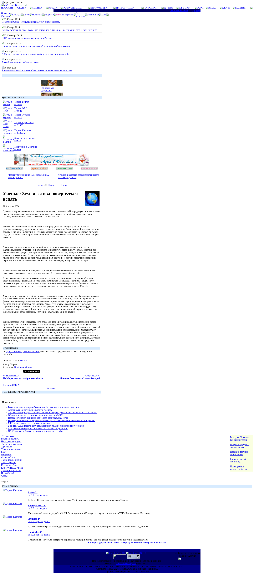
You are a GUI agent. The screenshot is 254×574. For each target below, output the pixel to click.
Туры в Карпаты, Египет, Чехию (22, 351)
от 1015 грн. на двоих (39, 521)
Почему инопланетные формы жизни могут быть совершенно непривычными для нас (51, 420)
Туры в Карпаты (22, 130)
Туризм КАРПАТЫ (11, 470)
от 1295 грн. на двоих (39, 534)
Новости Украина (5, 14)
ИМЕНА (53, 7)
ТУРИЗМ (168, 7)
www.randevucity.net (126, 563)
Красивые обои (9, 465)
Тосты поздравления (11, 444)
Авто (103, 14)
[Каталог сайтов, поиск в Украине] (120, 558)
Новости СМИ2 (11, 385)
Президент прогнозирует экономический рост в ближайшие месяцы (36, 46)
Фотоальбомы (8, 457)
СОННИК (37, 7)
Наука (64, 185)
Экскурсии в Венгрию (25, 147)
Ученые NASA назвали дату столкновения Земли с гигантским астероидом (46, 426)
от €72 (17, 140)
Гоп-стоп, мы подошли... (47, 87)
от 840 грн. (19, 133)
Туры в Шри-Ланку (24, 122)
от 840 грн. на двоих (38, 508)
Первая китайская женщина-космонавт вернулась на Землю (38, 418)
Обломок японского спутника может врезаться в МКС (35, 415)
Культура (16, 14)
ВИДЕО (212, 7)
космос (23, 360)
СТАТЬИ (21, 7)
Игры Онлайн (8, 473)
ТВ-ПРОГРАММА (125, 7)
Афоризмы (6, 446)
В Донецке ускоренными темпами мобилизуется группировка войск (36, 54)
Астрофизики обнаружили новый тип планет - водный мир (38, 428)
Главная (41, 185)
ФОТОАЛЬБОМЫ (72, 7)
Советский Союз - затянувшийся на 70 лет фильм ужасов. (31, 22)
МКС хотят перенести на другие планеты (29, 423)
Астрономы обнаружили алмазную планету (30, 410)
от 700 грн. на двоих (38, 495)
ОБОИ (200, 7)
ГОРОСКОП (150, 7)
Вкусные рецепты (10, 438)
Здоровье (49, 14)
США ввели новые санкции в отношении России (27, 38)
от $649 (18, 104)
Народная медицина (11, 441)
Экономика (93, 14)
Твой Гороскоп (8, 462)
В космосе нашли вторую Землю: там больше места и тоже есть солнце (43, 407)
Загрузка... (51, 388)
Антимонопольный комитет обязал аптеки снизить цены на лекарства (37, 70)
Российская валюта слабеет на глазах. (20, 62)
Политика (37, 14)
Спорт (27, 14)
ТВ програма (7, 436)
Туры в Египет (21, 102)
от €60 (17, 149)
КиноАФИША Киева (12, 468)
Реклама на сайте (179, 10)
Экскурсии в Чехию (24, 138)
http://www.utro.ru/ (23, 367)
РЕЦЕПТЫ (240, 7)
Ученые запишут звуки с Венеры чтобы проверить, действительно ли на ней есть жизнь (52, 412)
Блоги (4, 452)
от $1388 (18, 125)
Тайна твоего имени (11, 460)
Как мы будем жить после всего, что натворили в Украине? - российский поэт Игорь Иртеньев (49, 30)
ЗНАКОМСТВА (99, 7)
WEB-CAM (184, 7)
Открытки (6, 454)
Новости (52, 185)
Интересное (68, 14)
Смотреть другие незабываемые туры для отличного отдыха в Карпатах (127, 542)
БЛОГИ (226, 7)
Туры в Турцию (22, 114)
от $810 (18, 117)
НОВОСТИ (7, 7)
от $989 (18, 111)
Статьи (4, 475)
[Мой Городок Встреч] (51, 165)
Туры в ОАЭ (20, 108)
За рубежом (80, 14)
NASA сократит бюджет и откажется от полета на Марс (36, 431)
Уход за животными (11, 449)
